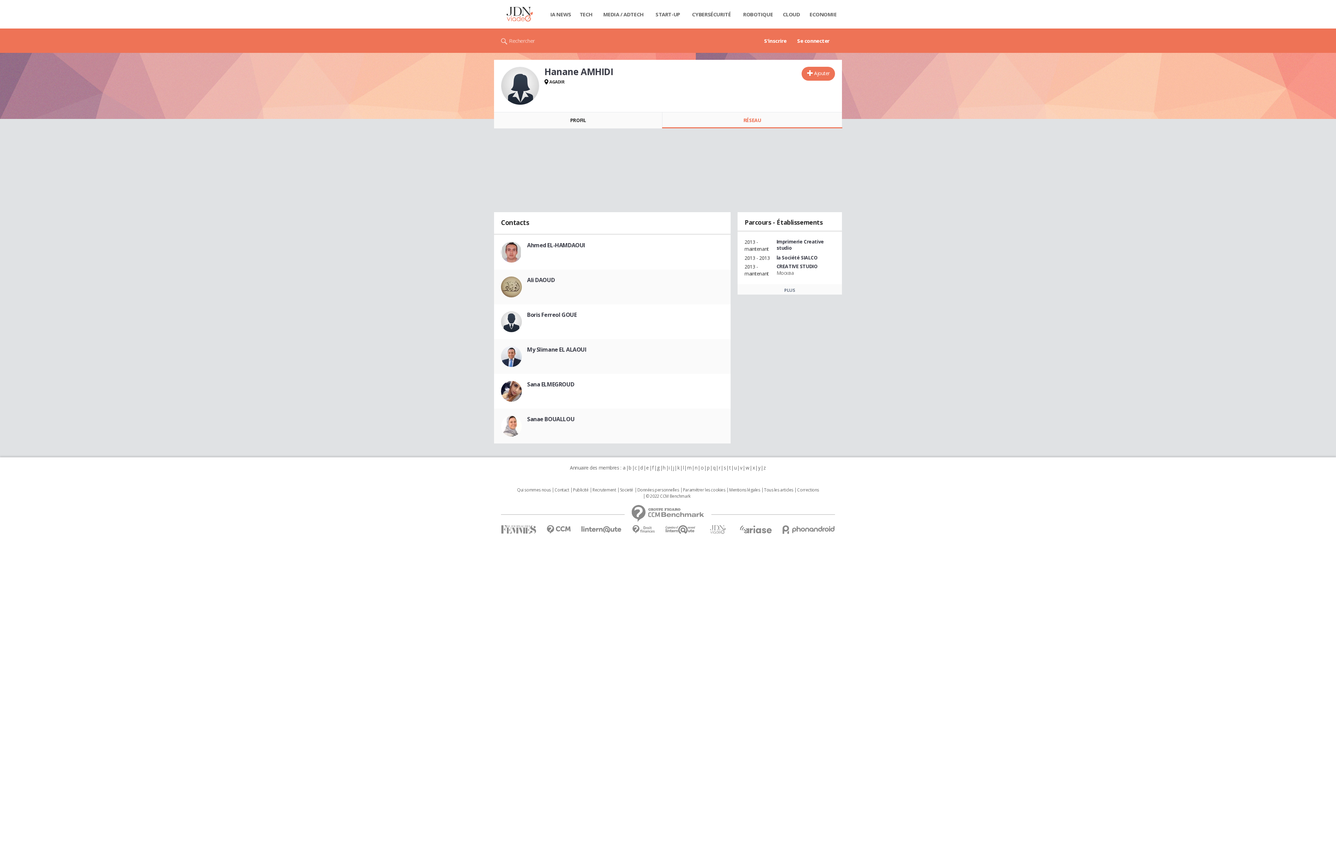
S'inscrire (775, 40)
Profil (578, 120)
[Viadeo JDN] (717, 529)
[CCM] (559, 529)
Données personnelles (658, 490)
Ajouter (822, 73)
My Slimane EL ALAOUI (557, 349)
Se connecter (813, 40)
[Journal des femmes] (518, 529)
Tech (586, 14)
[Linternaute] (601, 529)
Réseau (752, 120)
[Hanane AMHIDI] (520, 86)
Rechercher (522, 40)
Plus (789, 290)
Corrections (808, 490)
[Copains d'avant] (681, 529)
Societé (626, 490)
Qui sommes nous (534, 490)
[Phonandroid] (808, 529)
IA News (560, 14)
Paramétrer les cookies (704, 490)
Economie (823, 14)
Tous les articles (778, 490)
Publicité (580, 490)
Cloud (791, 14)
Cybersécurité (711, 14)
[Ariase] (756, 529)
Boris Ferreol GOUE (551, 315)
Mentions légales (744, 490)
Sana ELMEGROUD (550, 384)
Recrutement (604, 490)
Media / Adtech (623, 14)
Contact (562, 490)
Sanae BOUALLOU (550, 419)
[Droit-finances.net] (643, 529)
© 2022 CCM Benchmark (668, 496)
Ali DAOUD (541, 280)
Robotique (758, 14)
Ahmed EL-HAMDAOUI (556, 245)
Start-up (667, 14)
